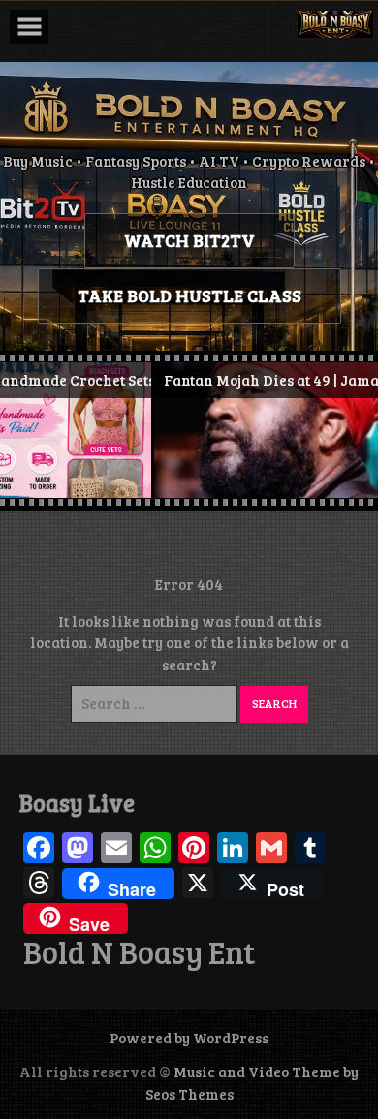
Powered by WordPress (189, 1037)
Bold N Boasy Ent (139, 952)
